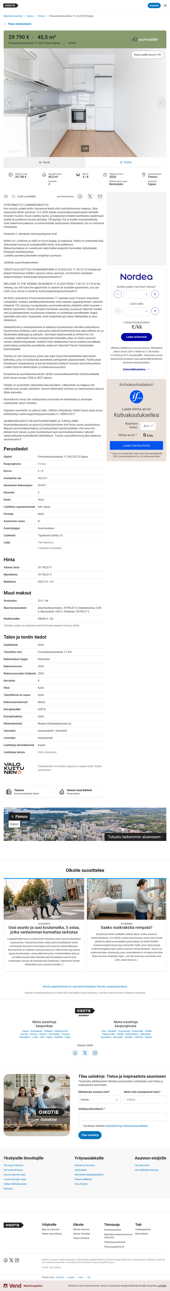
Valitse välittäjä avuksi (15, 1184)
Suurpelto (118, 1037)
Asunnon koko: (131, 425)
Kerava (33, 1034)
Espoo (30, 16)
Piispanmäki (108, 1034)
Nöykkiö (112, 1031)
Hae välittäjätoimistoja (146, 1170)
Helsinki (48, 1031)
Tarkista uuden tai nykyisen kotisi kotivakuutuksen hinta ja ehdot (41, 625)
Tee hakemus (45, 542)
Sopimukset (81, 1170)
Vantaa (24, 1034)
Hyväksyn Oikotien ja (115, 1125)
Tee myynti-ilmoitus (13, 1165)
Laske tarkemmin (136, 337)
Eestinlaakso (131, 1034)
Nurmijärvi (25, 1037)
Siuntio (42, 1034)
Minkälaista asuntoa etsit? (94, 1092)
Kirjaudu (154, 5)
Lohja (35, 1037)
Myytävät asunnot (13, 16)
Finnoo (41, 16)
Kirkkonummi (61, 1031)
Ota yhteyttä (81, 1184)
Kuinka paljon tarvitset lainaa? (136, 286)
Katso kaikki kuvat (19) (147, 54)
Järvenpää (54, 1034)
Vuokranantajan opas (15, 1179)
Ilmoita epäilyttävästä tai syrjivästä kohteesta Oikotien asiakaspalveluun (85, 986)
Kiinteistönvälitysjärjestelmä (89, 1174)
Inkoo (68, 1037)
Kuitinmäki (137, 1031)
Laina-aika (136, 303)
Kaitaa (148, 1037)
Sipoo (49, 1037)
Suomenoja (124, 1031)
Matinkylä (145, 1034)
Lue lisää (161, 1285)
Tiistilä (120, 1034)
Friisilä (148, 1031)
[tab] (44, 162)
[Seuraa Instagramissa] (95, 1053)
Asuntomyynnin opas (15, 1174)
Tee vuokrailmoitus (13, 1170)
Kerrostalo (116, 184)
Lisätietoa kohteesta (50, 548)
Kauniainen (36, 1031)
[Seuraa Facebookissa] (75, 1053)
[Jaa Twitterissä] (90, 196)
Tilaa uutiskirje (90, 1135)
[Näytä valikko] (165, 5)
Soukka (129, 1037)
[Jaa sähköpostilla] (100, 196)
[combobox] (145, 1100)
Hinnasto (8, 1188)
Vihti (42, 1037)
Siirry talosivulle (47, 752)
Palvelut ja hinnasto (85, 1165)
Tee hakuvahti (142, 1165)
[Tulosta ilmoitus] (6, 196)
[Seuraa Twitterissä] (85, 1053)
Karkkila (58, 1037)
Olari (103, 1031)
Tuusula (66, 1034)
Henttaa (139, 1037)
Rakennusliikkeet (83, 1179)
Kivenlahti (106, 1037)
